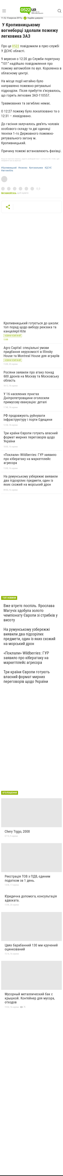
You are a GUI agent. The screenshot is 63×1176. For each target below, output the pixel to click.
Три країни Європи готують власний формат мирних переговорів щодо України (31, 437)
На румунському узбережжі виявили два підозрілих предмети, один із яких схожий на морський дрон (31, 480)
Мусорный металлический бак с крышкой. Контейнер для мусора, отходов (30, 998)
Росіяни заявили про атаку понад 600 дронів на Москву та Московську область (31, 376)
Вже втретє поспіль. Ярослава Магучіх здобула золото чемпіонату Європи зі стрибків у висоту (31, 612)
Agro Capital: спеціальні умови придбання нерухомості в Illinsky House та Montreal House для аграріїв (31, 352)
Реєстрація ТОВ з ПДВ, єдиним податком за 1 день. (27, 878)
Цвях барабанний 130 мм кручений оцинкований (31, 947)
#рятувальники (36, 167)
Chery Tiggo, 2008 (17, 831)
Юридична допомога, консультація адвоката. (31, 898)
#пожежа (22, 167)
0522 (15, 46)
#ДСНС (48, 167)
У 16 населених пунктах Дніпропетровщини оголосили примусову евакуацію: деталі (26, 398)
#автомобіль (7, 170)
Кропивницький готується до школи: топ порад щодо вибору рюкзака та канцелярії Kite (31, 327)
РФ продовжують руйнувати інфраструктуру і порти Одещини (28, 418)
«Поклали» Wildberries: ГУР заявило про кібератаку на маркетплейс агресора (30, 459)
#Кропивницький (9, 167)
